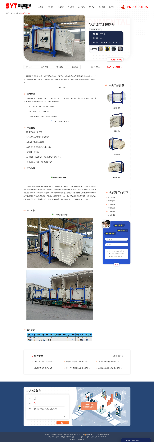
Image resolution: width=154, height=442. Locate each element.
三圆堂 (40, 7)
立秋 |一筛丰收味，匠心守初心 (43, 361)
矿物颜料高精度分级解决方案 (43, 368)
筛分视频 (81, 7)
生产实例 (44, 67)
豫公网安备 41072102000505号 (95, 434)
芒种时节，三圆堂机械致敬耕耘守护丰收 (78, 368)
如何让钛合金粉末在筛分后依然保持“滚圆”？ (110, 368)
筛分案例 (61, 7)
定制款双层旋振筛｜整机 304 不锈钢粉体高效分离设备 (78, 361)
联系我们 (112, 7)
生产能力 (102, 7)
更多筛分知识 (117, 356)
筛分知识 (71, 7)
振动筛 (50, 7)
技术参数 (59, 67)
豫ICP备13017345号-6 (77, 434)
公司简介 (91, 7)
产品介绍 (29, 67)
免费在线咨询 (116, 60)
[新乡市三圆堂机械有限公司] (18, 5)
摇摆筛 (18, 13)
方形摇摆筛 (117, 108)
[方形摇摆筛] (116, 97)
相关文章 (75, 67)
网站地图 (106, 434)
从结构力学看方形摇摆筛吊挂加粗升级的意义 (110, 361)
